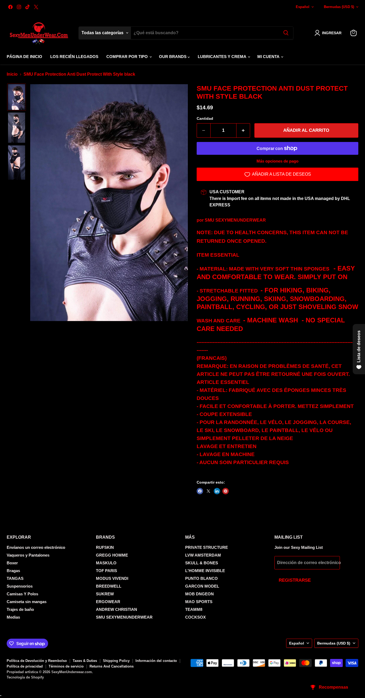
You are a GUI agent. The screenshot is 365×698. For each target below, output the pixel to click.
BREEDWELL (108, 586)
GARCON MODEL (202, 586)
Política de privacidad (25, 666)
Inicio (12, 74)
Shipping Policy (116, 661)
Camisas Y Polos (22, 594)
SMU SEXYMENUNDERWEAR (235, 220)
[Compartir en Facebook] (200, 491)
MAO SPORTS (198, 601)
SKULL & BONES (201, 563)
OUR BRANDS (173, 56)
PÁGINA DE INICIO (24, 56)
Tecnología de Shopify (25, 677)
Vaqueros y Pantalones (28, 555)
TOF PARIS (106, 570)
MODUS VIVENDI (112, 578)
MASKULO (106, 563)
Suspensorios (20, 586)
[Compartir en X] (208, 491)
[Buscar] (286, 33)
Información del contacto (156, 661)
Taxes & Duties (85, 661)
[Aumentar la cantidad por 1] (243, 130)
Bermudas (339, 7)
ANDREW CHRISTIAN (116, 609)
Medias (13, 617)
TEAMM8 (193, 609)
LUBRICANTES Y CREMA (222, 56)
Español (302, 7)
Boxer (12, 563)
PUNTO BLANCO (201, 578)
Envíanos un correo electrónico (36, 547)
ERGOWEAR (108, 601)
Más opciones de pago (277, 161)
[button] (329, 33)
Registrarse (295, 580)
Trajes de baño (20, 609)
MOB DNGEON (199, 594)
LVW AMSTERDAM (203, 555)
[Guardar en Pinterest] (225, 491)
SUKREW (105, 594)
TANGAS (15, 578)
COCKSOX (195, 617)
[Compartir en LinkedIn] (217, 491)
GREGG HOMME (112, 555)
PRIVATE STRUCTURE (206, 547)
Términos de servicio (66, 666)
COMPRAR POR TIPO (127, 56)
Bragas (13, 570)
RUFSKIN (105, 547)
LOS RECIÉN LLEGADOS (74, 56)
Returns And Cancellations (112, 666)
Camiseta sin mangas (26, 601)
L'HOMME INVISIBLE (205, 570)
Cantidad (205, 118)
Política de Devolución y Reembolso (37, 661)
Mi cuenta (268, 56)
